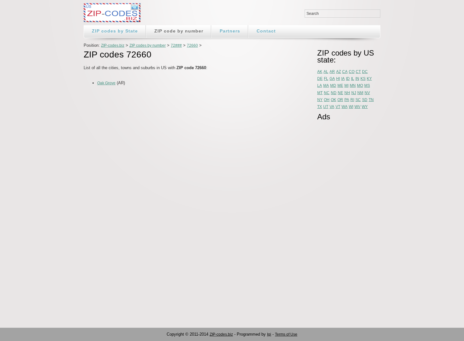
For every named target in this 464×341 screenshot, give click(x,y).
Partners (230, 30)
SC (358, 100)
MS (367, 85)
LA (319, 85)
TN (371, 100)
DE (320, 78)
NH (347, 93)
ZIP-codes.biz (112, 45)
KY (369, 78)
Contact (266, 30)
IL (352, 78)
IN (357, 78)
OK (333, 100)
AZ (338, 71)
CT (358, 71)
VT (338, 107)
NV (367, 93)
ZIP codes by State (115, 30)
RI (352, 100)
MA (326, 85)
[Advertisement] (157, 104)
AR (332, 71)
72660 (192, 45)
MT (320, 93)
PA (346, 100)
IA (343, 78)
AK (319, 71)
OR (340, 100)
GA (332, 78)
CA (345, 71)
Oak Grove (106, 83)
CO (351, 71)
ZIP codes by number (147, 45)
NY (320, 100)
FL (326, 78)
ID (348, 78)
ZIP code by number (178, 30)
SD (364, 100)
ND (333, 93)
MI (346, 85)
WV (357, 107)
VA (332, 107)
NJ (353, 93)
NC (327, 93)
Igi (269, 334)
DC (365, 71)
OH (327, 100)
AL (326, 71)
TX (319, 107)
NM (360, 93)
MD (333, 85)
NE (340, 93)
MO (360, 85)
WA (345, 107)
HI (338, 78)
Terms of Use (286, 334)
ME (340, 85)
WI (351, 107)
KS (363, 78)
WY (365, 107)
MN (353, 85)
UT (325, 107)
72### (176, 45)
